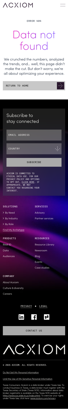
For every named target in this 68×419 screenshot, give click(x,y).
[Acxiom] (18, 5)
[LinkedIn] (21, 317)
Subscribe (34, 162)
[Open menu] (63, 5)
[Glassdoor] (46, 317)
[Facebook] (34, 317)
